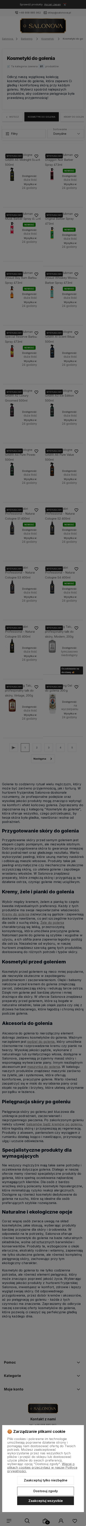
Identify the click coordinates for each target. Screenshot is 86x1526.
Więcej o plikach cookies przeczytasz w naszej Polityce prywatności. (42, 1467)
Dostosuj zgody (45, 1491)
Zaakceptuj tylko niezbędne (45, 1480)
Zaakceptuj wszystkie (45, 1501)
